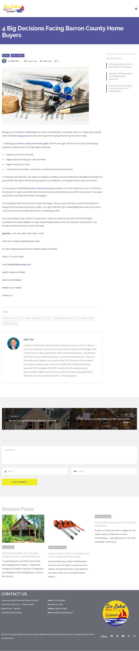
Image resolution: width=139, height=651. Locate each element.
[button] (136, 8)
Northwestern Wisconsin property (39, 188)
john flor (46, 318)
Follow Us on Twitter (12, 287)
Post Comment (19, 482)
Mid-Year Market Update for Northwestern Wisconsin (121, 76)
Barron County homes (12, 318)
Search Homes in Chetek (13, 272)
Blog (5, 55)
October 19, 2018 (103, 516)
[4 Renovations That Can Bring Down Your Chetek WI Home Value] (69, 516)
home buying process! (21, 135)
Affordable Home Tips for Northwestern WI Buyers (121, 65)
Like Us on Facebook (11, 279)
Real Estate (17, 55)
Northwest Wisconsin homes (65, 318)
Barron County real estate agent (33, 143)
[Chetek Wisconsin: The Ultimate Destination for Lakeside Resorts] (23, 516)
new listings (73, 207)
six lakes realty (86, 318)
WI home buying (9, 323)
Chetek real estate (32, 318)
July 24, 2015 (8, 547)
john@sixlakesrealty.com (19, 264)
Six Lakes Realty (21, 222)
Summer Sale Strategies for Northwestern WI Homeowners (120, 88)
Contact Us (7, 295)
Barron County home (27, 132)
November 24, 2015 (57, 547)
